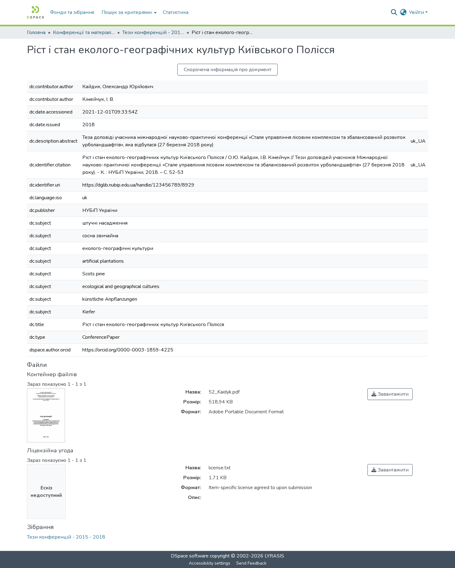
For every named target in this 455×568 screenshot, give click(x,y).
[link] (390, 394)
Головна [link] (36, 32)
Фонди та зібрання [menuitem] (72, 12)
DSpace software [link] (190, 556)
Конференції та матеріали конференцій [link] (84, 32)
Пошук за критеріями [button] (127, 12)
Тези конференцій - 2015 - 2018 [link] (153, 32)
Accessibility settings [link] (209, 563)
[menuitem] (128, 12)
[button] (35, 12)
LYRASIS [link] (274, 556)
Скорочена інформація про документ (227, 69)
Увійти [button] (417, 12)
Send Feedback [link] (251, 563)
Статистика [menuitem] (175, 12)
